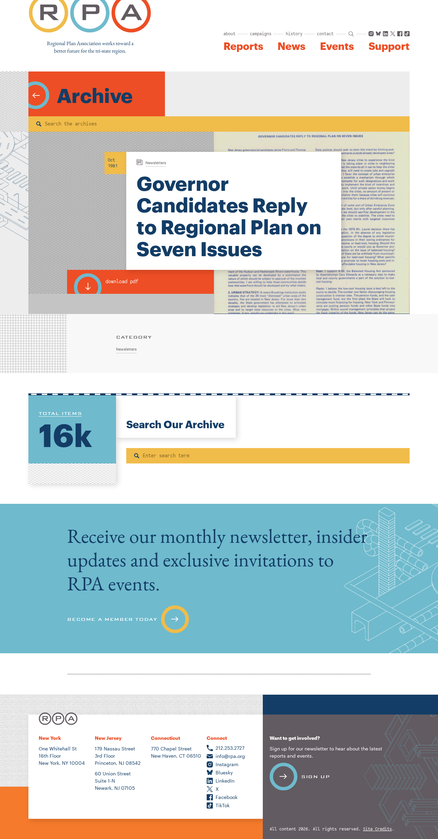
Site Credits (377, 829)
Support (389, 46)
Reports (243, 46)
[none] (219, 578)
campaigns (260, 34)
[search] (351, 34)
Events (337, 46)
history (294, 34)
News (291, 46)
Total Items (60, 413)
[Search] (38, 124)
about (229, 34)
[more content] (35, 95)
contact (325, 34)
